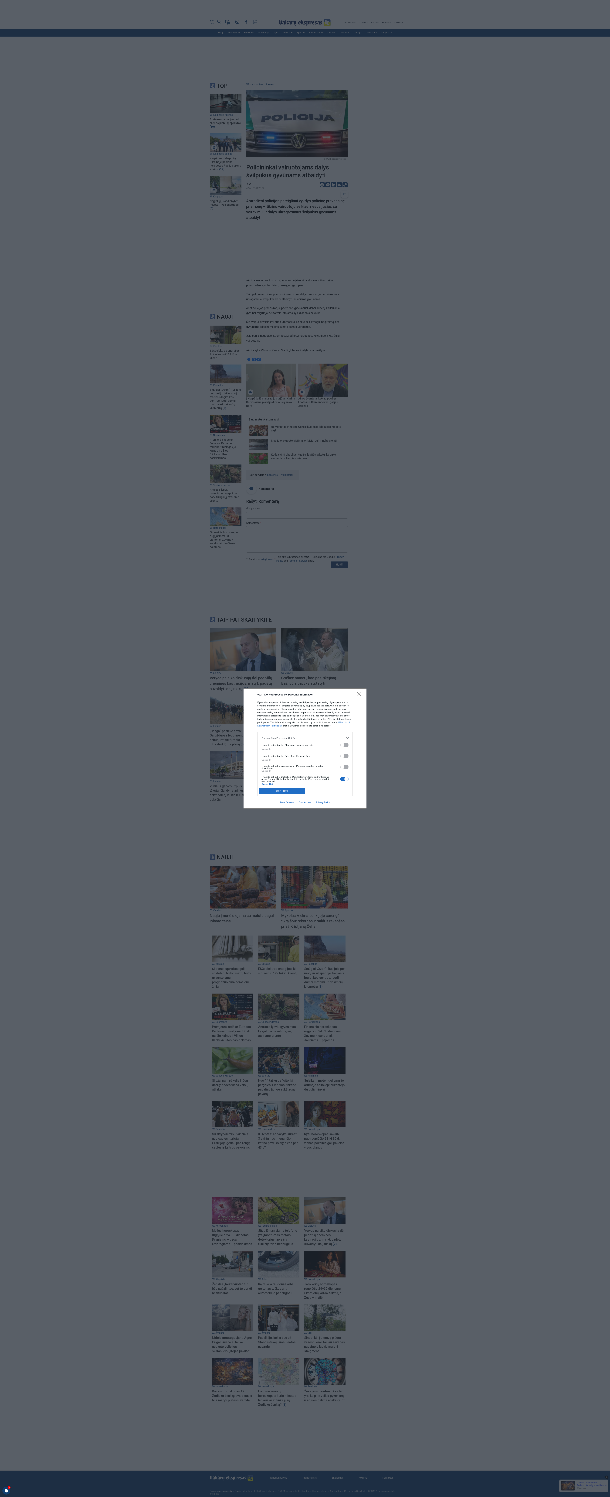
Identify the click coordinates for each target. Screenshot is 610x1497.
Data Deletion (287, 802)
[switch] (344, 745)
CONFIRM (282, 791)
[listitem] (305, 738)
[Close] (360, 695)
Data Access (305, 802)
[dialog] (305, 748)
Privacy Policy (323, 802)
